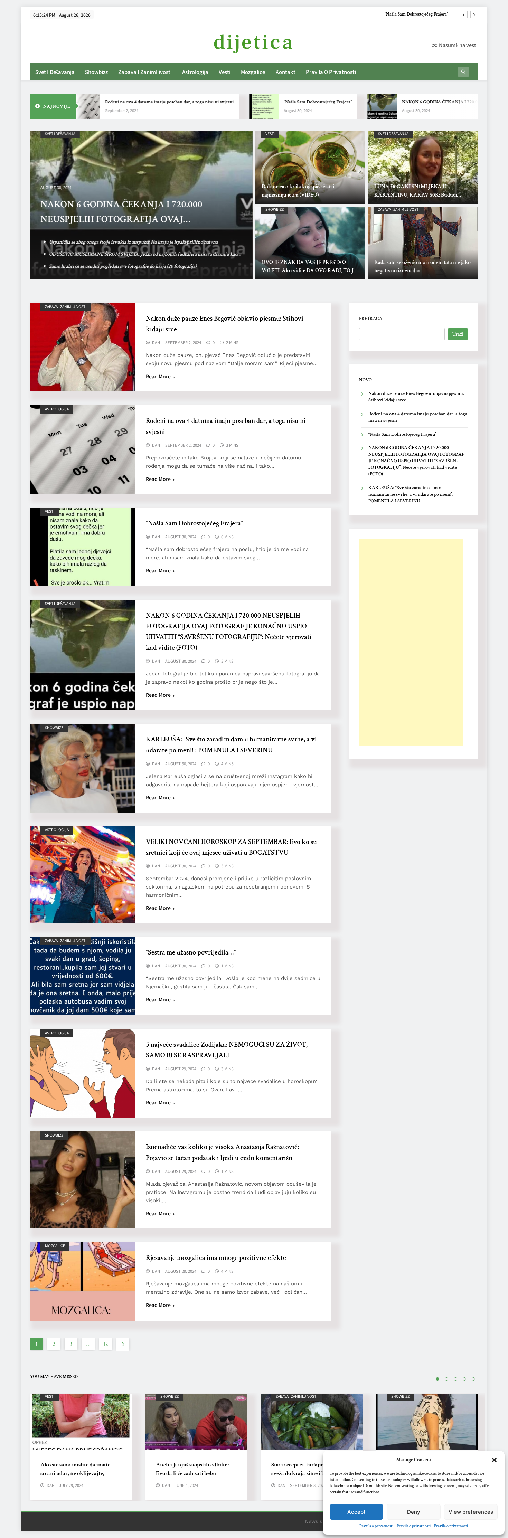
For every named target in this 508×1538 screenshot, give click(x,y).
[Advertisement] (411, 642)
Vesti (225, 71)
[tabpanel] (81, 1447)
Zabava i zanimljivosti (145, 71)
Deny (413, 1512)
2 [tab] (446, 1379)
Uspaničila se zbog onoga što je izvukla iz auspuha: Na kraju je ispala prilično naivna (133, 242)
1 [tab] (437, 1379)
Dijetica (253, 42)
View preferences (471, 1512)
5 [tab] (473, 1379)
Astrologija (195, 71)
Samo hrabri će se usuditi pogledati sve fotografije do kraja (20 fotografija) (123, 266)
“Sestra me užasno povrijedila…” (191, 952)
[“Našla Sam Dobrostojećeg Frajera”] (216, 106)
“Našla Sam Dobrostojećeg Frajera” (270, 102)
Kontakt (285, 71)
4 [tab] (464, 1379)
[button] (494, 1459)
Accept (356, 1512)
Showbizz (96, 71)
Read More (158, 376)
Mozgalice (253, 71)
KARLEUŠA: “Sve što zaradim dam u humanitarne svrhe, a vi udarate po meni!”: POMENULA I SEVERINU (410, 494)
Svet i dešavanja (55, 71)
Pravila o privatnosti (376, 1526)
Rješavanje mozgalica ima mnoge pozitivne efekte (216, 1257)
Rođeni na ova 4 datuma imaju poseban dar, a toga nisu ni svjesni (121, 102)
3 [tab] (455, 1379)
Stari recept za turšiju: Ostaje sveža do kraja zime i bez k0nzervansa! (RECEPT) (305, 1473)
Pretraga (370, 318)
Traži (457, 334)
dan (156, 343)
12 (105, 1344)
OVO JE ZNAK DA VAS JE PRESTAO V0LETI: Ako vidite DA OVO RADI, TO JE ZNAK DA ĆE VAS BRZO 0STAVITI (309, 271)
